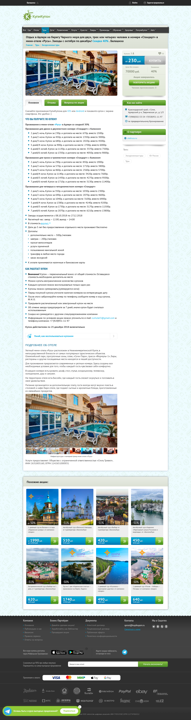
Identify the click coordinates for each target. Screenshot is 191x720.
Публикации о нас (33, 628)
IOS (69, 110)
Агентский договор (96, 625)
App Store (59, 652)
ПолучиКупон (142, 30)
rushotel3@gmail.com (103, 317)
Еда (30, 30)
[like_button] (159, 53)
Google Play (76, 652)
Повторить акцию (144, 82)
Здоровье (129, 30)
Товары (94, 30)
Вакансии (29, 632)
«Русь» (57, 124)
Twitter (162, 626)
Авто (153, 30)
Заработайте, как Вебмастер (65, 628)
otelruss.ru (132, 138)
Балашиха (31, 2)
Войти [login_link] (134, 2)
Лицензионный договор (98, 628)
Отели (37, 30)
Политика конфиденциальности (102, 636)
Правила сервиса (32, 636)
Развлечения (63, 30)
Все (24, 30)
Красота (84, 30)
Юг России (154, 155)
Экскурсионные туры (134, 155)
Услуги (75, 30)
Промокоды (105, 30)
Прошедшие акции (60, 632)
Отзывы (51, 102)
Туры (45, 30)
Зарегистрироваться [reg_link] (155, 2)
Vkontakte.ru (158, 626)
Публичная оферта (96, 632)
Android (80, 110)
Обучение (118, 30)
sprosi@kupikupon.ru (134, 625)
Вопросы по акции (74, 102)
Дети (52, 30)
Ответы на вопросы (34, 639)
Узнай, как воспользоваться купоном (53, 336)
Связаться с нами (132, 629)
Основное (33, 102)
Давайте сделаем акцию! (63, 625)
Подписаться (69, 711)
